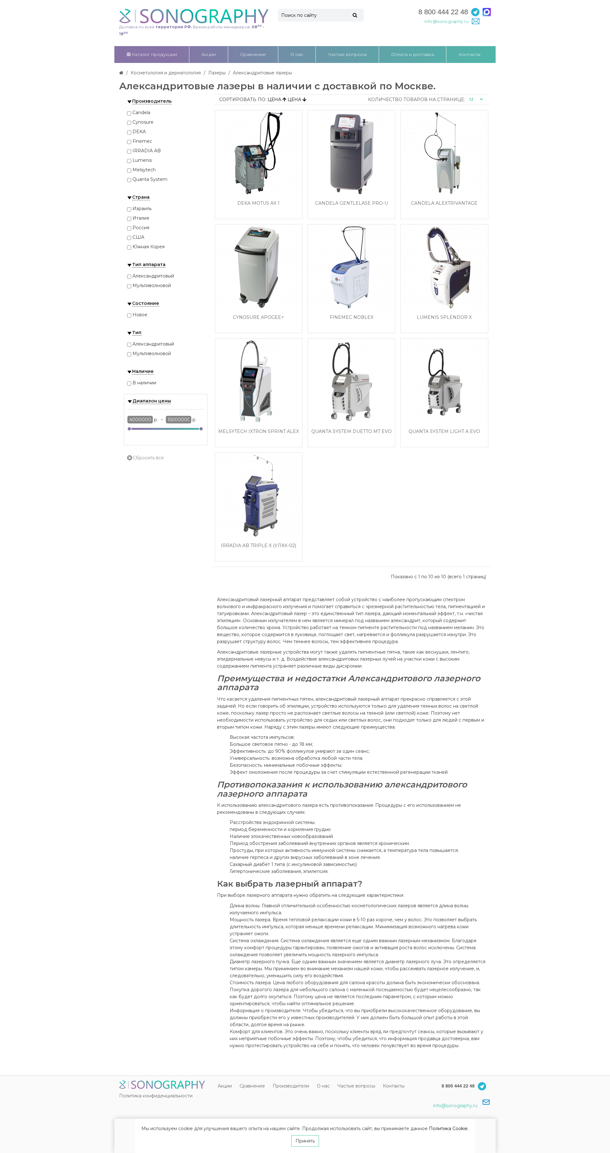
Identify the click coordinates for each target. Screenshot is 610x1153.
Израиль (142, 208)
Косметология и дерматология (166, 73)
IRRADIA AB (146, 151)
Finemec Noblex (351, 317)
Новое (139, 315)
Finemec (142, 141)
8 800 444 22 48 (443, 12)
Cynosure (142, 122)
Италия (140, 218)
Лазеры (217, 73)
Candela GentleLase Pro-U (351, 203)
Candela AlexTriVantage (444, 203)
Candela (141, 112)
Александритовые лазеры (262, 73)
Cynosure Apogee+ (258, 317)
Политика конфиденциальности (156, 1096)
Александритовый (153, 276)
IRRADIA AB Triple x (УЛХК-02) (258, 545)
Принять (305, 1141)
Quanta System (149, 179)
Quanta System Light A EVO (444, 431)
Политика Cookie (448, 1128)
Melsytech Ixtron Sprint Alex (258, 431)
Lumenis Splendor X (444, 317)
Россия (140, 227)
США (138, 237)
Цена (275, 99)
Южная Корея (148, 247)
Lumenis (142, 160)
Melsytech (144, 170)
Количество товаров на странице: (416, 99)
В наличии (144, 383)
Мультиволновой (151, 285)
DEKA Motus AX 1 (258, 203)
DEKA (139, 131)
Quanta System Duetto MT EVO (351, 431)
